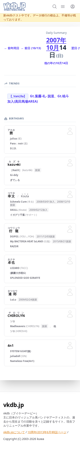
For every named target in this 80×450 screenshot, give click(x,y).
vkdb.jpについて (14, 432)
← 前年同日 (11, 48)
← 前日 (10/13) (31, 48)
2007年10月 (56, 44)
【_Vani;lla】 (17, 96)
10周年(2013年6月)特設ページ (46, 432)
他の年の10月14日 (56, 63)
